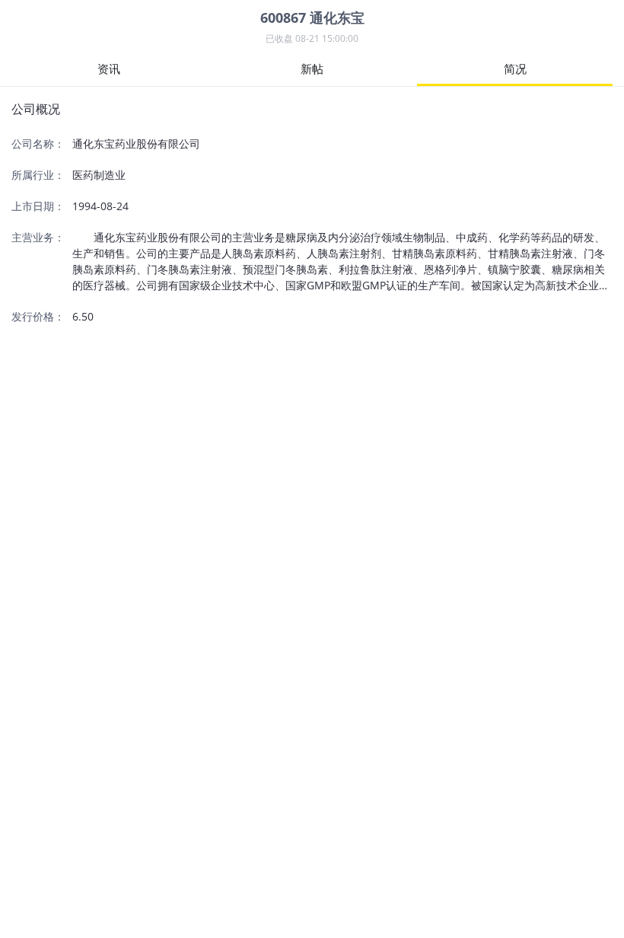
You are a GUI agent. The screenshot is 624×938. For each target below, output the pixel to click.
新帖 (312, 68)
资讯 (108, 68)
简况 (515, 68)
